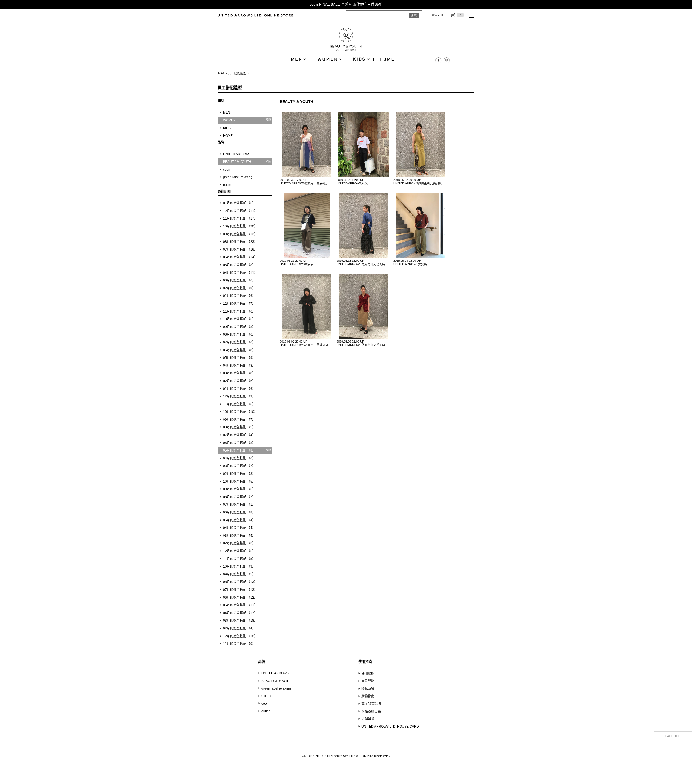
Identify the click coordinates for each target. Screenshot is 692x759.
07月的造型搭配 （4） (239, 435)
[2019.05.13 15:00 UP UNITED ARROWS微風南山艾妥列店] (364, 225)
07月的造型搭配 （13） (240, 590)
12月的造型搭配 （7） (239, 304)
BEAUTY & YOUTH (275, 681)
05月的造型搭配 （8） (239, 265)
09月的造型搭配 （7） (239, 420)
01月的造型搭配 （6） (239, 203)
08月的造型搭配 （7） (239, 497)
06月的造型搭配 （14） (240, 257)
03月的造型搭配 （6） (239, 280)
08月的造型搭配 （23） (240, 242)
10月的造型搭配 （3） (239, 566)
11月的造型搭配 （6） (239, 311)
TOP (221, 73)
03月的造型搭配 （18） (240, 620)
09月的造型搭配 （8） (239, 327)
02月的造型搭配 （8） (239, 288)
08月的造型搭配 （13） (240, 582)
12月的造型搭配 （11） (240, 211)
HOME (228, 136)
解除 (268, 119)
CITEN (266, 696)
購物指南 (367, 696)
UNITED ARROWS (236, 154)
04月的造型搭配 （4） (239, 528)
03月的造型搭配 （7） (239, 466)
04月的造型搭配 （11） (240, 273)
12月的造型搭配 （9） (239, 396)
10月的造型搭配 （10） (240, 412)
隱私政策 (367, 689)
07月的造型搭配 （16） (240, 249)
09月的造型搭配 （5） (239, 574)
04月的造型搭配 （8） (239, 365)
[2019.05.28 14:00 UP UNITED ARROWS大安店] (364, 144)
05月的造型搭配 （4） (239, 520)
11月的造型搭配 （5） (239, 559)
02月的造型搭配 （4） (239, 628)
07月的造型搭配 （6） (239, 342)
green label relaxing (237, 177)
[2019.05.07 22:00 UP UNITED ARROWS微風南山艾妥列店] (307, 306)
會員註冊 (438, 15)
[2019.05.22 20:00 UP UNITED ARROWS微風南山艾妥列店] (420, 144)
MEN (226, 112)
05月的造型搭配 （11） (240, 605)
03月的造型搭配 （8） (239, 373)
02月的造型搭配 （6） (239, 381)
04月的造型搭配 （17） (240, 613)
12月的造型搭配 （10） (240, 636)
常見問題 (367, 681)
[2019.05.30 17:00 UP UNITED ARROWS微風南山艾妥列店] (307, 144)
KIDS (227, 128)
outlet (227, 185)
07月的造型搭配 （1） (239, 504)
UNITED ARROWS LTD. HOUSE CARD (390, 726)
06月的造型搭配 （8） (239, 350)
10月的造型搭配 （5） (239, 481)
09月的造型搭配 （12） (240, 234)
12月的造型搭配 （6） (239, 551)
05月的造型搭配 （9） (239, 358)
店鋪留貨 (367, 719)
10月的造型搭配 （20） (240, 226)
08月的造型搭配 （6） (239, 334)
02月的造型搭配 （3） (239, 474)
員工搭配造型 (237, 73)
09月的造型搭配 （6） (239, 489)
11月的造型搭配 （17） (240, 218)
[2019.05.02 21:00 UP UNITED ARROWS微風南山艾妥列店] (364, 306)
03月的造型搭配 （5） (239, 536)
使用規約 (367, 673)
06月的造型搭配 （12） (240, 597)
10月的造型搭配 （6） (239, 319)
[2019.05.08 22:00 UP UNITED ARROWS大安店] (420, 225)
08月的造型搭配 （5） (239, 427)
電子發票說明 (371, 704)
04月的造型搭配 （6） (239, 458)
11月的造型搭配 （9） (239, 644)
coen (226, 169)
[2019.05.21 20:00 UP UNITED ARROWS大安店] (307, 225)
